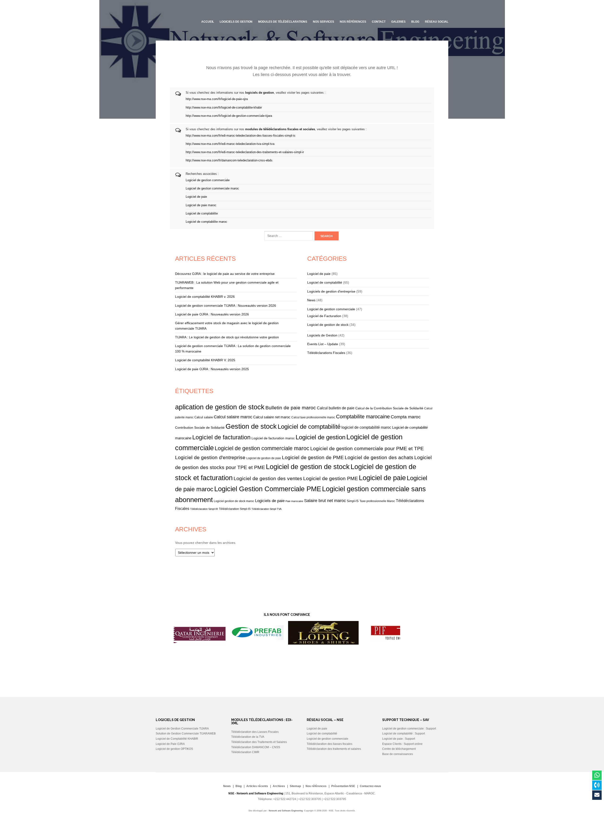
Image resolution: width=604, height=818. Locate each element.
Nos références (353, 21)
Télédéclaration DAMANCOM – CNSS (255, 747)
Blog (238, 786)
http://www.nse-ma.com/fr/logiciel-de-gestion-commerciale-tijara (229, 115)
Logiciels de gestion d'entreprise (331, 291)
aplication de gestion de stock (219, 407)
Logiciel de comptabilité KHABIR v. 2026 (205, 296)
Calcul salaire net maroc (271, 417)
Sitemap (295, 786)
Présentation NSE (343, 786)
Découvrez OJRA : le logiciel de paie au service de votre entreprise (225, 274)
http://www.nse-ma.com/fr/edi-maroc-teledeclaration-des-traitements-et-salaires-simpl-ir (245, 152)
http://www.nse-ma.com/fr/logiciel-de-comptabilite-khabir (224, 107)
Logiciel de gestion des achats (379, 457)
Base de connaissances (397, 754)
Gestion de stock (251, 426)
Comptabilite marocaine (363, 416)
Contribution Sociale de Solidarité (200, 427)
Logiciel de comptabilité (324, 282)
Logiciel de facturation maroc (273, 438)
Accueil (207, 21)
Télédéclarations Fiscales (326, 353)
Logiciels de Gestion (322, 335)
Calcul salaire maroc (233, 416)
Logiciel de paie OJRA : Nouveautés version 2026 (212, 314)
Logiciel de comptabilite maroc (206, 221)
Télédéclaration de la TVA (247, 736)
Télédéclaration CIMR (245, 752)
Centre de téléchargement (399, 749)
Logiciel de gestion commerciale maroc (212, 188)
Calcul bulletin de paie (335, 408)
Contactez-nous (370, 786)
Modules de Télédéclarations (282, 21)
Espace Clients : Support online (402, 744)
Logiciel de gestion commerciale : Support (409, 728)
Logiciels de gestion (236, 21)
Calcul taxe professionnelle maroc (313, 417)
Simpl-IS (353, 501)
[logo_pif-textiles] (348, 643)
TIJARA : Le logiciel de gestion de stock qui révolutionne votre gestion (227, 337)
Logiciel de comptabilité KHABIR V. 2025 (205, 360)
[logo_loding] (282, 643)
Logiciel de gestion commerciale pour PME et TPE (367, 448)
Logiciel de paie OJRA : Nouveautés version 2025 (212, 369)
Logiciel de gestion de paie (263, 458)
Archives (279, 786)
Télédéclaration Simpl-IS (235, 508)
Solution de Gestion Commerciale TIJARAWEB (186, 733)
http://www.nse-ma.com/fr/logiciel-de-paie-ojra (217, 99)
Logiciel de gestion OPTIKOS (174, 749)
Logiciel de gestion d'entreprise (210, 457)
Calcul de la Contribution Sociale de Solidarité (389, 408)
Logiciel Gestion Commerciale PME (267, 489)
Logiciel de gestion (320, 437)
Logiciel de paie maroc (201, 205)
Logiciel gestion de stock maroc (234, 501)
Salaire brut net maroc (325, 500)
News (311, 300)
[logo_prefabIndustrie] (215, 643)
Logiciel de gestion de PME (313, 457)
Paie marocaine (294, 501)
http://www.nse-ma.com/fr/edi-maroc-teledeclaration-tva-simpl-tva (230, 144)
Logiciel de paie (196, 196)
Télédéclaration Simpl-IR (204, 509)
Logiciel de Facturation (324, 316)
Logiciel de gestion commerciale (208, 180)
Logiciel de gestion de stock (327, 325)
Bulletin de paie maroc (290, 407)
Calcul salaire (203, 417)
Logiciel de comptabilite (202, 213)
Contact (379, 21)
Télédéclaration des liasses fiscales (329, 744)
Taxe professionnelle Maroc (377, 501)
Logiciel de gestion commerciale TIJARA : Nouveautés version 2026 (225, 305)
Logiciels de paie (270, 500)
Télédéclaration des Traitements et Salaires (259, 742)
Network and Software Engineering (286, 811)
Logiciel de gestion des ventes (268, 478)
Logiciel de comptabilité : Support (403, 733)
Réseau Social (436, 21)
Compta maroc (406, 416)
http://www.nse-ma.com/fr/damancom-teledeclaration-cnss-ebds (229, 160)
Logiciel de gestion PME (330, 478)
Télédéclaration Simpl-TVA (266, 509)
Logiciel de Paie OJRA (170, 744)
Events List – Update (322, 344)
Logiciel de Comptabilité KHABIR (177, 738)
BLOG (415, 21)
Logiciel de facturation (221, 437)
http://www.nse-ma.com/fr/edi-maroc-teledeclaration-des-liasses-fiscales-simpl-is (240, 135)
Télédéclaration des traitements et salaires (334, 749)
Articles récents (257, 786)
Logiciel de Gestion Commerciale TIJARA (182, 728)
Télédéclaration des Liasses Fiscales (255, 732)
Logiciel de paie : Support (398, 738)
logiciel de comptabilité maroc (366, 427)
